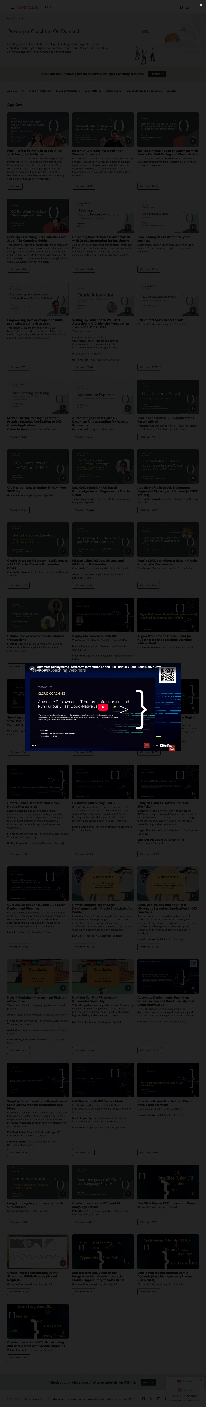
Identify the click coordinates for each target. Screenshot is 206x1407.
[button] (201, 5)
